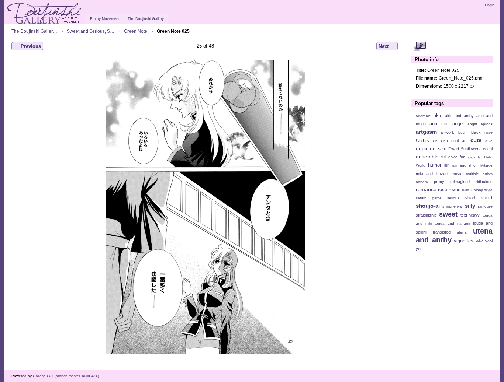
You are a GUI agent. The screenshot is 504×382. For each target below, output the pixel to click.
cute (475, 140)
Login (489, 5)
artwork (447, 132)
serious (453, 198)
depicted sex (431, 148)
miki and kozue (432, 173)
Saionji (477, 190)
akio (438, 115)
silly (470, 206)
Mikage (486, 165)
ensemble (427, 157)
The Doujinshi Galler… (34, 31)
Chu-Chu (440, 141)
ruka (465, 190)
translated (442, 232)
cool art (459, 141)
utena (462, 232)
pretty (439, 181)
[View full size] (205, 207)
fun (462, 157)
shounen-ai (452, 206)
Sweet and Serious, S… (90, 31)
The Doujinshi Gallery (146, 19)
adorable (423, 116)
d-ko (489, 141)
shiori (470, 198)
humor (434, 165)
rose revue (449, 189)
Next (384, 46)
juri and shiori (464, 165)
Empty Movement (105, 19)
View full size (420, 46)
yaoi (489, 241)
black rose (482, 132)
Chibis (422, 140)
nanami (422, 182)
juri (446, 165)
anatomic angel (446, 123)
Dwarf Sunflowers (464, 149)
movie (457, 173)
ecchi (488, 149)
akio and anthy (459, 115)
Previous (31, 46)
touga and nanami (452, 223)
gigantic (474, 157)
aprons (487, 124)
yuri (419, 248)
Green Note (135, 31)
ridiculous (484, 181)
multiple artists (479, 174)
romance (426, 189)
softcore (485, 206)
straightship (426, 215)
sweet (448, 214)
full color (449, 157)
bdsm (462, 132)
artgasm (426, 132)
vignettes (463, 240)
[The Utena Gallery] (45, 13)
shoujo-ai (428, 206)
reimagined (460, 181)
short (487, 197)
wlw (479, 241)
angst (472, 124)
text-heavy (470, 215)
